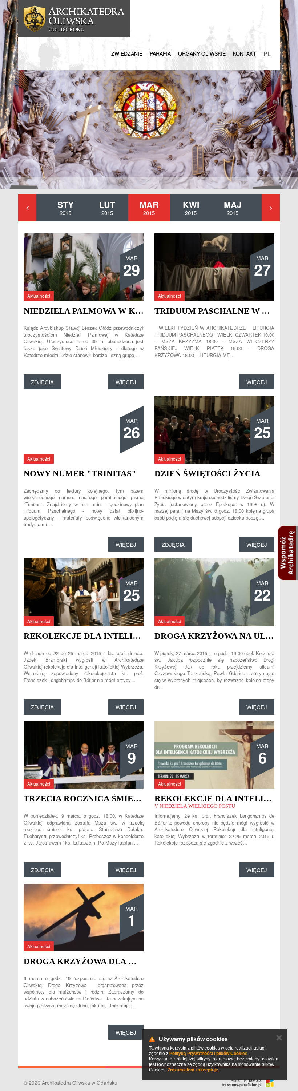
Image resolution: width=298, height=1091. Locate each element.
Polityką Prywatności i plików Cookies (208, 1053)
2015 (65, 207)
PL (267, 53)
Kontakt (244, 53)
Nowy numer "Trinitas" (80, 473)
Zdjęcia (42, 382)
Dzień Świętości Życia (207, 473)
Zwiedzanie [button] (126, 53)
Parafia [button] (160, 53)
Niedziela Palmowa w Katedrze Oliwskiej (124, 311)
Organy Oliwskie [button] (202, 53)
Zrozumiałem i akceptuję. (193, 1069)
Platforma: (246, 1080)
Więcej (126, 382)
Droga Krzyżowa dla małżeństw (104, 961)
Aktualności (38, 296)
